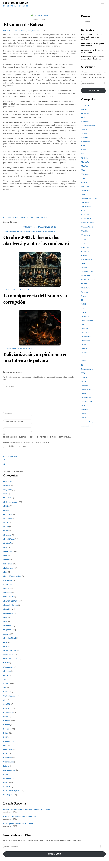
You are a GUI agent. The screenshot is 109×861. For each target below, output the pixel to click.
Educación (84, 357)
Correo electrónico (14, 422)
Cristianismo (85, 341)
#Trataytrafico (86, 288)
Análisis (23, 31)
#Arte (83, 117)
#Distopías (85, 158)
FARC (83, 373)
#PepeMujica (85, 235)
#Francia (84, 182)
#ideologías (85, 186)
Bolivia (29, 31)
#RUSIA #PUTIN (87, 271)
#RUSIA (84, 267)
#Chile (83, 146)
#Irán (83, 194)
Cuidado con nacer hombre (13, 217)
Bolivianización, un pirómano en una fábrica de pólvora (92, 58)
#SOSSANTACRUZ (88, 280)
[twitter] (4, 464)
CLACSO (84, 328)
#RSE (83, 263)
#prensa (84, 255)
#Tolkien (84, 284)
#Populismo (85, 251)
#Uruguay (84, 292)
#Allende (84, 109)
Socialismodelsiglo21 (49, 231)
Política (83, 414)
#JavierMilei (85, 202)
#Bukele (84, 133)
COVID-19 (84, 332)
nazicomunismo (86, 401)
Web (6, 430)
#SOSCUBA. (85, 276)
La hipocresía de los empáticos (36, 217)
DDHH (83, 345)
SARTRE (84, 418)
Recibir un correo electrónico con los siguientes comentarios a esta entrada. (37, 437)
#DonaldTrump (86, 162)
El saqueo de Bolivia (23, 24)
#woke (83, 296)
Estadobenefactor (87, 369)
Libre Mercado (86, 397)
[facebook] (4, 460)
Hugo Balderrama (10, 31)
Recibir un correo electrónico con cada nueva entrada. (27, 442)
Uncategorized (86, 426)
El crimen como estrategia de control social (92, 45)
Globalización (85, 389)
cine (82, 324)
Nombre (8, 414)
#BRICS (84, 129)
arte (82, 308)
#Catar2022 (85, 138)
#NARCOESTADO (87, 223)
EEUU (83, 361)
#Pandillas (84, 231)
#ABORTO (85, 105)
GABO (83, 381)
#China (83, 150)
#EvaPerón (85, 166)
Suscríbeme (93, 91)
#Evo (83, 170)
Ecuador (84, 353)
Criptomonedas (86, 336)
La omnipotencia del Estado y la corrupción (92, 51)
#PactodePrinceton (87, 227)
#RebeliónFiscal (86, 259)
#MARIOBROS (86, 219)
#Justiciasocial (86, 206)
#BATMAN (85, 121)
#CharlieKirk (85, 142)
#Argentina (85, 113)
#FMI (83, 178)
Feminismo (85, 377)
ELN (82, 365)
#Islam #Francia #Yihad (89, 198)
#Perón (83, 239)
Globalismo (85, 385)
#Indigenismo (85, 190)
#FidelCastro (85, 174)
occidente (84, 409)
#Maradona (85, 215)
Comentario (10, 386)
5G (82, 300)
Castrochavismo (36, 231)
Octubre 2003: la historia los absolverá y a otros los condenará (92, 37)
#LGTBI (84, 211)
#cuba (83, 154)
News (83, 405)
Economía (35, 31)
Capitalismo (23, 290)
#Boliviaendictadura (12, 231)
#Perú (83, 243)
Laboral (83, 393)
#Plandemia (85, 247)
